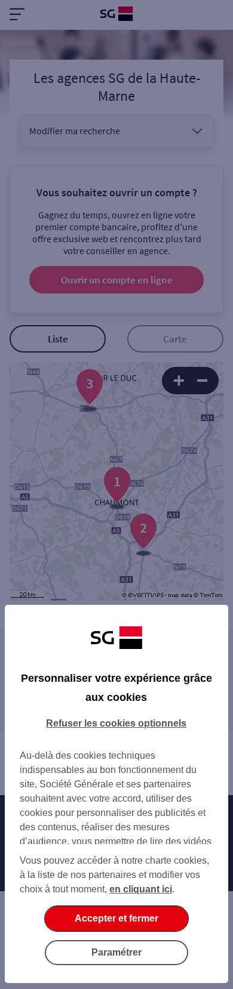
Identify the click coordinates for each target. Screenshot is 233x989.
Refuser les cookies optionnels (116, 723)
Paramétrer (116, 952)
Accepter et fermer (116, 918)
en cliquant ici (140, 889)
